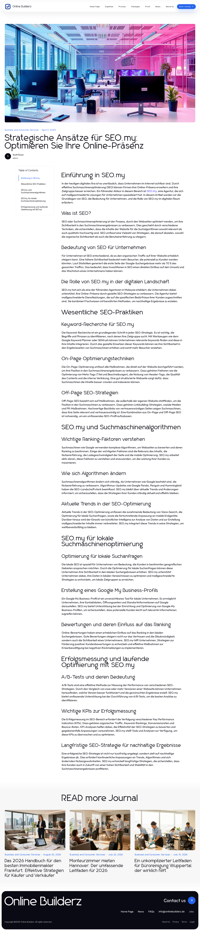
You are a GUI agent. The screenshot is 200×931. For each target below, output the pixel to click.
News (141, 911)
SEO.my (152, 191)
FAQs (151, 911)
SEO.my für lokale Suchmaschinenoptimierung (33, 199)
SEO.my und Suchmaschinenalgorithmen (33, 191)
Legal (192, 922)
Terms (184, 922)
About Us (166, 922)
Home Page (127, 911)
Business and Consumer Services (22, 130)
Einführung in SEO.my (30, 178)
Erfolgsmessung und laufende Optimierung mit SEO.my (34, 208)
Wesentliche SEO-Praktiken (33, 184)
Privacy (176, 922)
